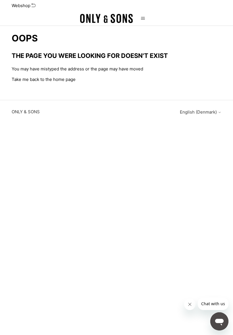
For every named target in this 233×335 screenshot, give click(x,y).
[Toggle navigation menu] (143, 18)
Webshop (22, 5)
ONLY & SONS (26, 111)
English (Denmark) (199, 112)
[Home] (106, 18)
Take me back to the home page (44, 79)
